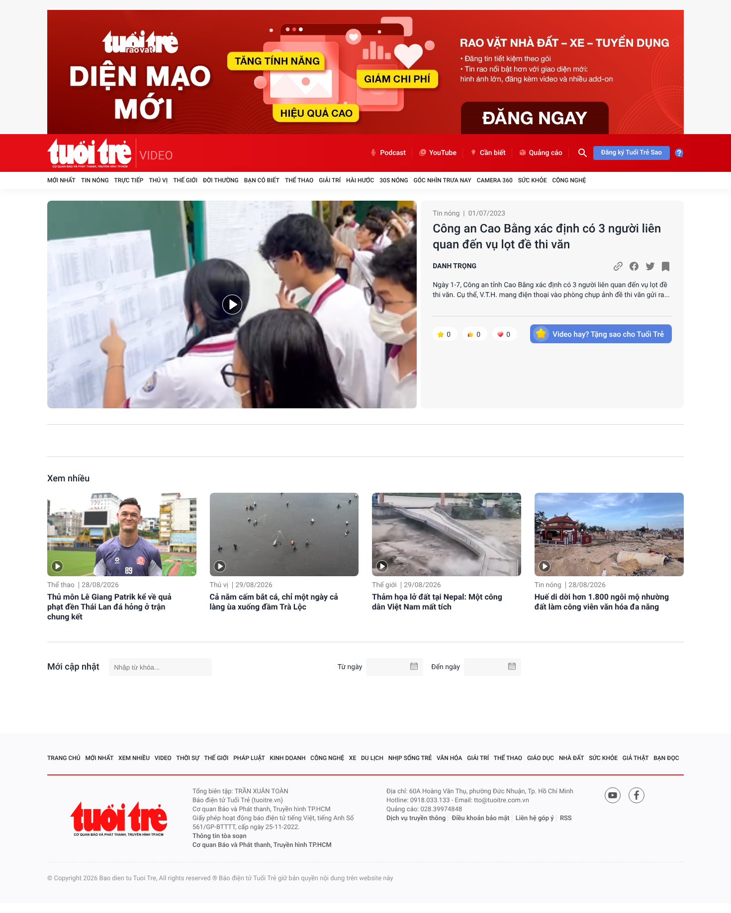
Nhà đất (571, 758)
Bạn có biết (261, 180)
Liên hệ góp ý (535, 818)
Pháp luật (249, 758)
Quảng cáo (545, 153)
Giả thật (636, 758)
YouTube (443, 153)
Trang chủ (64, 758)
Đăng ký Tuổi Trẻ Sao (631, 152)
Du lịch (372, 758)
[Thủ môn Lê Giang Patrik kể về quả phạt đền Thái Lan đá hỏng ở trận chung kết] (121, 535)
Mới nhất (61, 180)
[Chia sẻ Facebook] (634, 266)
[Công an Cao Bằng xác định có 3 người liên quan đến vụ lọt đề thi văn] (232, 304)
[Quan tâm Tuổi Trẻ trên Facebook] (636, 795)
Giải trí (330, 180)
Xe (352, 758)
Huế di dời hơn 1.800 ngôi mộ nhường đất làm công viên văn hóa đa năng (602, 601)
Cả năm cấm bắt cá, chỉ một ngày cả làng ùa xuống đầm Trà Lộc (274, 601)
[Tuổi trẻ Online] (120, 819)
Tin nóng (95, 180)
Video (163, 758)
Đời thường (221, 180)
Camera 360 (495, 180)
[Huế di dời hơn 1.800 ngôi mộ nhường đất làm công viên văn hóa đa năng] (609, 535)
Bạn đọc (666, 758)
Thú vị (158, 180)
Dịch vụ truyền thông (416, 818)
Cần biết (493, 153)
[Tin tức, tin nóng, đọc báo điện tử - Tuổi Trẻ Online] (91, 153)
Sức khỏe (532, 180)
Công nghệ (569, 180)
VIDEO (156, 155)
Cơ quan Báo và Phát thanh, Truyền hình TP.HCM (262, 845)
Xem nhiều (68, 478)
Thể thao (299, 180)
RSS (566, 818)
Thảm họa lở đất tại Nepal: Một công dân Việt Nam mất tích (437, 601)
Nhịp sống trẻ (410, 758)
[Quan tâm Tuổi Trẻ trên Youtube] (613, 795)
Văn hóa (449, 758)
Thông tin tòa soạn (219, 836)
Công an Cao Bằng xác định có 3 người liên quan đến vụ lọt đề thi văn (547, 236)
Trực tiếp (129, 180)
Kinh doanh (288, 758)
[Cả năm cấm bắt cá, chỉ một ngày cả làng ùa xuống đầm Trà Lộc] (284, 535)
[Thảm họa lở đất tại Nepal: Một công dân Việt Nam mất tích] (446, 535)
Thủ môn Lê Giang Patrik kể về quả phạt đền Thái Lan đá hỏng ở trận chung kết (109, 606)
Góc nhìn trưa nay (442, 180)
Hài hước (360, 180)
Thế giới (185, 180)
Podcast (393, 153)
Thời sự (188, 758)
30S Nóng (393, 180)
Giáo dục (540, 758)
